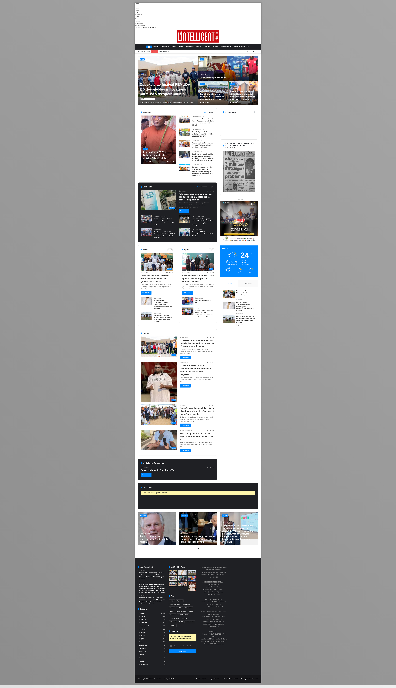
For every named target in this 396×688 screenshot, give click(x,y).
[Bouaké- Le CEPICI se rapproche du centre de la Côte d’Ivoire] (184, 232)
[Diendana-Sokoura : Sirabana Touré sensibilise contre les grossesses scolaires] (229, 294)
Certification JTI (139, 23)
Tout (205, 112)
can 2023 (179, 608)
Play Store (138, 27)
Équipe (211, 679)
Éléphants (172, 625)
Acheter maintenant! (232, 679)
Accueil (137, 3)
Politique (137, 6)
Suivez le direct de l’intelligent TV (157, 470)
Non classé (142, 651)
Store (140, 658)
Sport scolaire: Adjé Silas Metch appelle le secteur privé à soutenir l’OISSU (181, 51)
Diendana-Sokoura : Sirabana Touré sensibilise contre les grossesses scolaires (155, 279)
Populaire (248, 283)
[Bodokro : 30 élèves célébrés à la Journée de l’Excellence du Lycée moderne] (173, 584)
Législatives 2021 (183, 615)
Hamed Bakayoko (181, 611)
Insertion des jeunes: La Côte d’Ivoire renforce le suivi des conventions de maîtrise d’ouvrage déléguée (242, 96)
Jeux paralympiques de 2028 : (215, 78)
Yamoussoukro (190, 622)
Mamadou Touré (174, 618)
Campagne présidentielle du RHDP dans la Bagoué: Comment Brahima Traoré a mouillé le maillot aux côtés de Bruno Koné (202, 171)
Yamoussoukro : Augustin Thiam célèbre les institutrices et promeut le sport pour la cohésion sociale (204, 315)
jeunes (191, 611)
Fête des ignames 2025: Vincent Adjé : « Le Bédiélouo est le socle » (196, 436)
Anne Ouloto (186, 604)
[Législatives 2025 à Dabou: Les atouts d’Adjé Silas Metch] (158, 140)
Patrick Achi (173, 622)
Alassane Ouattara (175, 604)
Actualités (142, 613)
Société (137, 10)
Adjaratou (179, 601)
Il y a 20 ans (143, 645)
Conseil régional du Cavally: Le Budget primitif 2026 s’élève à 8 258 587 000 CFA (203, 134)
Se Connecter (145, 27)
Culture (137, 16)
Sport (136, 12)
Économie (138, 8)
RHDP (181, 622)
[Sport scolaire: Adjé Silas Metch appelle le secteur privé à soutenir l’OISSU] (182, 578)
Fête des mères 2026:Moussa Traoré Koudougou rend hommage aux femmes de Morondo (163, 304)
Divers (141, 642)
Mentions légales (140, 25)
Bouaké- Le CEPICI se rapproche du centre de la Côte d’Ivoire (203, 234)
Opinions (137, 19)
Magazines (144, 664)
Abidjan (172, 601)
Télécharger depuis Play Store (249, 679)
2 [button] (198, 548)
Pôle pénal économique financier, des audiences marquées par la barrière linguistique (195, 197)
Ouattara (184, 618)
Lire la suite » (184, 211)
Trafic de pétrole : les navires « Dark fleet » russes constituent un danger (156, 539)
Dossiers (137, 21)
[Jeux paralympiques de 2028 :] (228, 68)
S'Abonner (153, 27)
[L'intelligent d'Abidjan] (198, 36)
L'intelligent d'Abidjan (169, 679)
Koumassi (172, 615)
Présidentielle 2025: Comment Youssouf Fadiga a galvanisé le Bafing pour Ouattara (202, 145)
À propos (204, 679)
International (138, 14)
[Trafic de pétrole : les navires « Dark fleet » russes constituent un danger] (157, 528)
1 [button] (197, 548)
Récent (229, 283)
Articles (142, 661)
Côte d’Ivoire (188, 608)
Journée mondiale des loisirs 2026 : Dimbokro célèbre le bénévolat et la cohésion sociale (197, 411)
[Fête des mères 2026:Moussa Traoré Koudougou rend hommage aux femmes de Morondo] (146, 301)
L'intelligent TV (143, 648)
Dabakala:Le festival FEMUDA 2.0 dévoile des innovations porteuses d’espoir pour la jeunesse (197, 343)
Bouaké (172, 608)
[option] (198, 80)
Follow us (174, 631)
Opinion (141, 654)
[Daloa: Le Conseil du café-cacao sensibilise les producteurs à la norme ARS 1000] (146, 219)
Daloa (171, 611)
